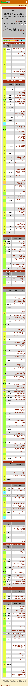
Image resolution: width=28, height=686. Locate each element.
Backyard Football (21, 95)
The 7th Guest (22, 661)
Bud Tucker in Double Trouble (19, 613)
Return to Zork (22, 651)
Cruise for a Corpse (21, 615)
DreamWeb (22, 628)
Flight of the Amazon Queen (19, 633)
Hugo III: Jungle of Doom (20, 596)
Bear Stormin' (22, 99)
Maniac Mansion (21, 561)
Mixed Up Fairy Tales (20, 393)
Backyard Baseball (21, 87)
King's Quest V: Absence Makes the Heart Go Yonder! (20, 346)
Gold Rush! (22, 313)
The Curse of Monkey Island (19, 577)
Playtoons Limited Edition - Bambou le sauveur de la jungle (19, 260)
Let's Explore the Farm (20, 162)
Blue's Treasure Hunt (20, 123)
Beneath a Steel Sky (20, 276)
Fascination (22, 243)
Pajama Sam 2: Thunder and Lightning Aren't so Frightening (20, 168)
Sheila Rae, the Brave (20, 69)
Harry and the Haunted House (18, 57)
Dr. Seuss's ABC (21, 53)
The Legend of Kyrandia (20, 534)
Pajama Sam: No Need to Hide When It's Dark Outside (20, 187)
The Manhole (22, 667)
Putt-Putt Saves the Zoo (20, 203)
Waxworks (23, 517)
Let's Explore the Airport (20, 160)
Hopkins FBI (22, 641)
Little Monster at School (20, 61)
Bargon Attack (22, 241)
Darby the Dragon (21, 467)
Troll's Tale (22, 455)
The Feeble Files (21, 515)
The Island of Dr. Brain (20, 453)
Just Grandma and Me (20, 59)
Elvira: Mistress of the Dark (19, 490)
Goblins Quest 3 (21, 251)
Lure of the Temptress (20, 284)
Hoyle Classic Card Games (19, 315)
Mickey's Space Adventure (19, 391)
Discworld (23, 620)
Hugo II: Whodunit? (21, 594)
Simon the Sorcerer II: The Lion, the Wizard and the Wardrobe (19, 498)
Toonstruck (22, 672)
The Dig (23, 579)
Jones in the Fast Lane (20, 327)
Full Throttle (22, 549)
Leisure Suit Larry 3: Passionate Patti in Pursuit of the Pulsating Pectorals (19, 368)
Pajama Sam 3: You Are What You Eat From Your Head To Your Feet (20, 172)
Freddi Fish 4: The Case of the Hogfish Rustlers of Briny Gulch (20, 142)
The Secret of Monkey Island (19, 581)
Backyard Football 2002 (20, 97)
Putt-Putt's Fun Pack (20, 218)
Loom (23, 559)
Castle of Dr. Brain (21, 293)
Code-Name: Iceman (20, 295)
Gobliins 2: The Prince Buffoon (18, 249)
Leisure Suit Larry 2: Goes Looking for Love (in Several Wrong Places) (19, 364)
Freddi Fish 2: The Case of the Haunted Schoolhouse (20, 133)
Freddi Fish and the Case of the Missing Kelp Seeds (21, 157)
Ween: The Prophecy (20, 268)
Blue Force (22, 608)
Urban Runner (22, 266)
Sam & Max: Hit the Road (19, 575)
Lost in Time (22, 253)
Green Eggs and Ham (20, 55)
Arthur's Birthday (21, 51)
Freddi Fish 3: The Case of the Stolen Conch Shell (21, 137)
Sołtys (23, 655)
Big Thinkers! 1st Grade (20, 101)
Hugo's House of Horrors (20, 598)
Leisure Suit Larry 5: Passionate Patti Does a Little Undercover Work (20, 373)
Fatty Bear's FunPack (20, 129)
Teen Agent (22, 659)
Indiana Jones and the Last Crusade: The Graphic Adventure (19, 556)
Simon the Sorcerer (21, 495)
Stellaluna (23, 657)
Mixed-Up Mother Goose (20, 395)
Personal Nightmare (21, 492)
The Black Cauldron (21, 451)
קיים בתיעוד (13, 33)
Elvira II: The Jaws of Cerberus (18, 488)
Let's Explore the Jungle (20, 164)
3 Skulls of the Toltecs (20, 606)
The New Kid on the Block (19, 77)
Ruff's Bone (22, 67)
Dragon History (22, 626)
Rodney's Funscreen (20, 653)
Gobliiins (23, 247)
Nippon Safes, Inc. (21, 649)
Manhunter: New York (20, 389)
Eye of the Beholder (21, 526)
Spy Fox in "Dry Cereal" (20, 226)
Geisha (23, 245)
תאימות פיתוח (17, 21)
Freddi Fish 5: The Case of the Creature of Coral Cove (20, 146)
